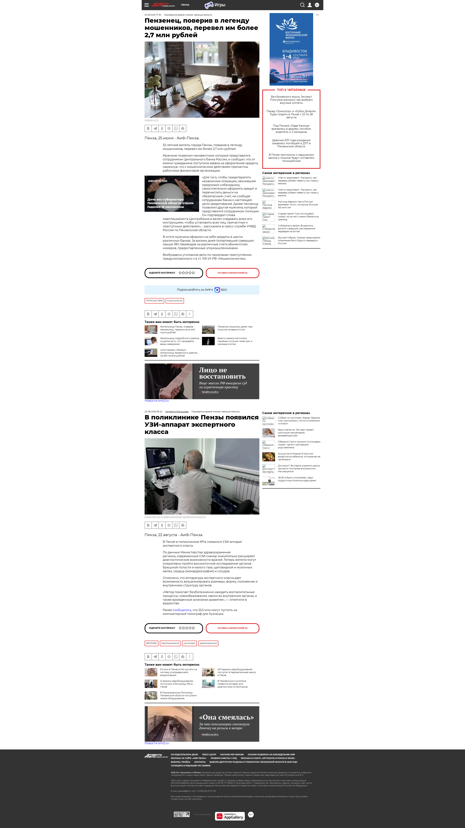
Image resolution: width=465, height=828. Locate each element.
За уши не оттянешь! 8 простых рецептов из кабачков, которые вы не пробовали (299, 456)
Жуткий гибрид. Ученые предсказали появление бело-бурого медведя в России (299, 240)
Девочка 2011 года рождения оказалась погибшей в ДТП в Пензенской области (291, 143)
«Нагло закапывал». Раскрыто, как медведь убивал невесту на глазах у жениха (298, 180)
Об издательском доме (184, 754)
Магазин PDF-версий (232, 754)
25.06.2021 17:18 (153, 14)
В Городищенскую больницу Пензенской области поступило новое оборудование (178, 695)
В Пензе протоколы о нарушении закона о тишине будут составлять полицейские (291, 158)
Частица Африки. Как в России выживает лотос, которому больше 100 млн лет (298, 204)
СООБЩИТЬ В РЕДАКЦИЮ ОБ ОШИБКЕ (191, 766)
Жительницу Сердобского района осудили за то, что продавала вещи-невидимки (179, 341)
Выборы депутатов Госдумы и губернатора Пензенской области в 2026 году (253, 762)
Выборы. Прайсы (180, 762)
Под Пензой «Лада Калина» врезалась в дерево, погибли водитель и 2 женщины (291, 129)
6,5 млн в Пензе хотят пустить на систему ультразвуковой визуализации (178, 672)
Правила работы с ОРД (224, 758)
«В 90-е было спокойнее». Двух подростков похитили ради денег (297, 479)
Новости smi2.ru (157, 400)
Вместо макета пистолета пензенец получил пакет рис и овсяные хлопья (235, 341)
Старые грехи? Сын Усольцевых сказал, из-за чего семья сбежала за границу (298, 216)
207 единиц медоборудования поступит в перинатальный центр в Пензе (237, 672)
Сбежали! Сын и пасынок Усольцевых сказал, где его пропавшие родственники (299, 444)
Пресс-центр (209, 754)
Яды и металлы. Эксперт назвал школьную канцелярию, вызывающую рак (296, 432)
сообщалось (182, 610)
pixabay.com (152, 120)
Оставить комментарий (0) (233, 273)
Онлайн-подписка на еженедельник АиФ (271, 754)
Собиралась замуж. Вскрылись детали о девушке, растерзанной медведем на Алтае (296, 228)
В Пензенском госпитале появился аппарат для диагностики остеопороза (233, 684)
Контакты (199, 762)
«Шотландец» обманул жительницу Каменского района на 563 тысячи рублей (178, 353)
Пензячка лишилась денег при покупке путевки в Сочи (235, 328)
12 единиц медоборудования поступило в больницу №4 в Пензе (176, 684)
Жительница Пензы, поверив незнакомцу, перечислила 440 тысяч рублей (177, 329)
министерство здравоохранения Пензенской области (175, 516)
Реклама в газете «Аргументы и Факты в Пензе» (268, 758)
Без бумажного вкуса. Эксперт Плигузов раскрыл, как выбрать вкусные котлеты (291, 99)
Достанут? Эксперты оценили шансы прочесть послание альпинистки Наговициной (299, 468)
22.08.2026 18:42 (153, 411)
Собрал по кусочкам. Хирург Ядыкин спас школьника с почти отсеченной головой (299, 420)
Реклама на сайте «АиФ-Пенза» (189, 758)
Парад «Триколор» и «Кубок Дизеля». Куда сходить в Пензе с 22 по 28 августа (291, 114)
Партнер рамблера (202, 814)
